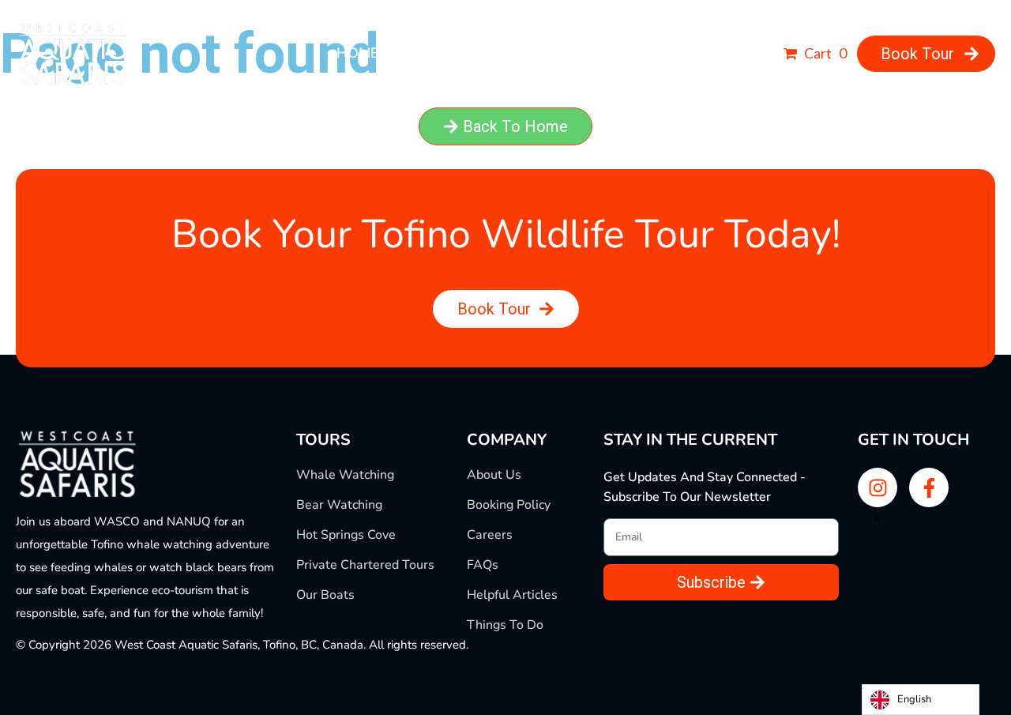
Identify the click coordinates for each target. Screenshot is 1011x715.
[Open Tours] (553, 53)
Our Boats (325, 595)
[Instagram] (877, 487)
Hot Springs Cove (346, 535)
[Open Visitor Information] (751, 53)
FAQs (482, 565)
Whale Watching (345, 475)
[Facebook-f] (929, 487)
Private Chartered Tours (365, 565)
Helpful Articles (512, 595)
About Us (494, 475)
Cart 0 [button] (824, 53)
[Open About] (464, 53)
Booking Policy (509, 505)
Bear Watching (339, 505)
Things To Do (505, 625)
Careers (490, 535)
